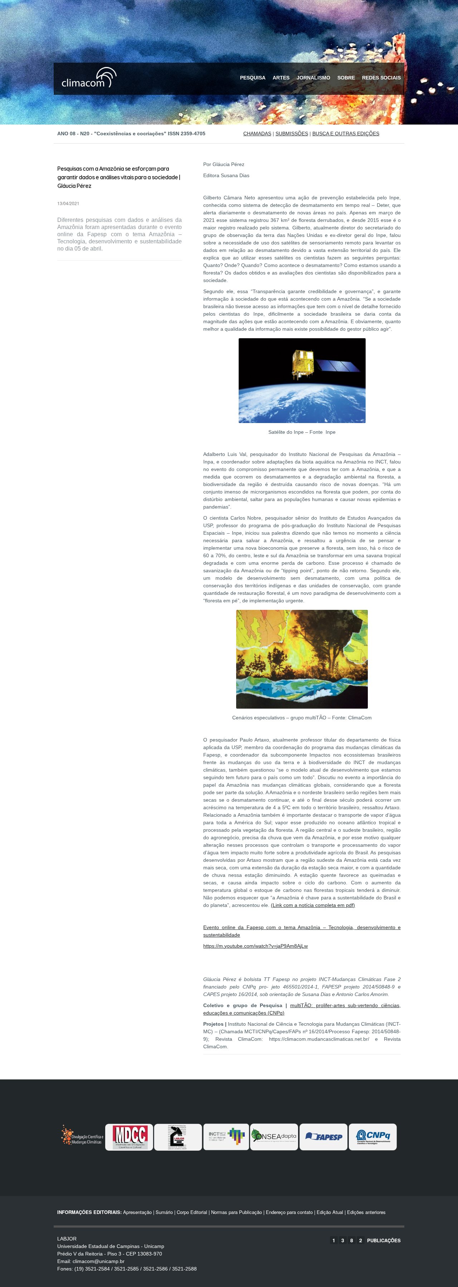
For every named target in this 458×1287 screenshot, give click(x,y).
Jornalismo (313, 78)
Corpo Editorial (192, 1212)
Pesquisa (252, 78)
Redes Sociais (381, 78)
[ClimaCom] (87, 92)
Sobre (346, 78)
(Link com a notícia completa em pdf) (313, 905)
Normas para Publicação (236, 1212)
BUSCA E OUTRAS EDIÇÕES (345, 133)
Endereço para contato (288, 1212)
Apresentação (137, 1212)
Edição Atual (330, 1212)
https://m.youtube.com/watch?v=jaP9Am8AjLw (255, 946)
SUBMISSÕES (292, 133)
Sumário (164, 1212)
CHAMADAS (257, 133)
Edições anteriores (366, 1212)
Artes (281, 78)
